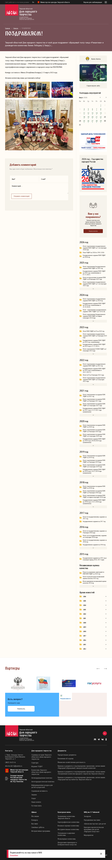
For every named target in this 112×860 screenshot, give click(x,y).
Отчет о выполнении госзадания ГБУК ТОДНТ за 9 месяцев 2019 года (94, 461)
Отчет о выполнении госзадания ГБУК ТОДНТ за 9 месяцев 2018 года (94, 491)
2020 (84, 623)
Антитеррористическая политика (42, 782)
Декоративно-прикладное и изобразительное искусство (67, 843)
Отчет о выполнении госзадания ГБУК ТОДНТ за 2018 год (94, 487)
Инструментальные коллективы (68, 829)
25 (84, 121)
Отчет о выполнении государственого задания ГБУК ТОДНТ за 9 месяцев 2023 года (95, 335)
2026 (84, 596)
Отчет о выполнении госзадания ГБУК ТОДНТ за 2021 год (94, 395)
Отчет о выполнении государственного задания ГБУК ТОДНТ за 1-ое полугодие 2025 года (94, 283)
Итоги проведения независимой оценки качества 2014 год (94, 582)
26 (88, 121)
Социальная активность (39, 791)
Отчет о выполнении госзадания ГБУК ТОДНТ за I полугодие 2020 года (94, 435)
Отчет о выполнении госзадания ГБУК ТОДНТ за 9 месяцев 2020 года (94, 430)
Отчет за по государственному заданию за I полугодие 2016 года (95, 536)
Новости (15, 28)
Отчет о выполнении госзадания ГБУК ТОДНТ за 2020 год (94, 426)
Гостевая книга (36, 806)
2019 (84, 627)
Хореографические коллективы (68, 822)
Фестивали (35, 816)
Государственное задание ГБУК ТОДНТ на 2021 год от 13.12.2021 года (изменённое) (94, 410)
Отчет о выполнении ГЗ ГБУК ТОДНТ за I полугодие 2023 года (94, 350)
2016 (84, 640)
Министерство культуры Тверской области (19, 771)
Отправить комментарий (21, 196)
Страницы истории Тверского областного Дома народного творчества (41, 757)
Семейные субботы (37, 827)
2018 (84, 631)
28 (96, 121)
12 (88, 113)
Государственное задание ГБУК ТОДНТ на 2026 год (94, 256)
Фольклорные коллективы (67, 839)
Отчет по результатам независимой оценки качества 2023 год (93, 577)
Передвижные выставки (92, 820)
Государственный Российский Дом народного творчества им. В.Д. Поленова (18, 778)
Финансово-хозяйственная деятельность (71, 762)
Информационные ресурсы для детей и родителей (42, 786)
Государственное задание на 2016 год (94, 545)
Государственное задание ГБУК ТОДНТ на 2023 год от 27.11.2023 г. (94, 345)
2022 (84, 614)
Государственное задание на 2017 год (94, 521)
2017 (84, 636)
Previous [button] (98, 668)
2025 (84, 601)
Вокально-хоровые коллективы (68, 826)
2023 (84, 609)
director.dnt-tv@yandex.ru (13, 766)
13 (92, 113)
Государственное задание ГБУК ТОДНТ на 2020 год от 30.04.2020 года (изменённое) (94, 440)
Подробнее (14, 855)
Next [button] (105, 668)
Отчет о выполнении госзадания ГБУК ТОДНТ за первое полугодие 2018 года (94, 496)
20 (92, 117)
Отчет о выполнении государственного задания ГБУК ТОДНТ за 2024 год (94, 299)
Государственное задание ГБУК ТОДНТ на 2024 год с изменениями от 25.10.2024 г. (94, 305)
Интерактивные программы (40, 831)
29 (101, 121)
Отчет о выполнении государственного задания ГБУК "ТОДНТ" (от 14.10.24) (94, 310)
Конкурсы (34, 820)
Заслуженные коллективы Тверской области (66, 817)
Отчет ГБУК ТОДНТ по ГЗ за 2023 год (93, 331)
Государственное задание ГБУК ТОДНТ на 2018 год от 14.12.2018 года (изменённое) (94, 501)
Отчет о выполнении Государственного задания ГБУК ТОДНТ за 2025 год (94, 267)
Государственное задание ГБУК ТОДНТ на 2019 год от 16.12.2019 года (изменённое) (94, 471)
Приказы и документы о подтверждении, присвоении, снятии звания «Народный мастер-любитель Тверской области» (81, 778)
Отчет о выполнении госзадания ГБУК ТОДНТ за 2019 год (94, 456)
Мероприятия (88, 835)
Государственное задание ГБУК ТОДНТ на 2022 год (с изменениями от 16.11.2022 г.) (94, 370)
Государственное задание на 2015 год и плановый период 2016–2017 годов (95, 559)
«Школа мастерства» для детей (95, 824)
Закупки (34, 795)
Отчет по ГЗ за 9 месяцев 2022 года (93, 375)
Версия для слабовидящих (93, 2)
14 (96, 113)
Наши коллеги (36, 802)
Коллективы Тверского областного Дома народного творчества (41, 772)
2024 (84, 605)
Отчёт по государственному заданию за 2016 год (95, 541)
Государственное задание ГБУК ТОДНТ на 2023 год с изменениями (94, 341)
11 (84, 113)
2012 (84, 649)
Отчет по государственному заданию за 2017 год (95, 517)
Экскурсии (87, 816)
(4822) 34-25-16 (10, 762)
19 (88, 117)
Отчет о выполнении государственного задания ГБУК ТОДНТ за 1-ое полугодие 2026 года (94, 248)
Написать (21, 709)
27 (92, 121)
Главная (7, 28)
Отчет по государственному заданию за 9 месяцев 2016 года (95, 532)
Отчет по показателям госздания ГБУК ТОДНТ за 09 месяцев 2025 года (94, 278)
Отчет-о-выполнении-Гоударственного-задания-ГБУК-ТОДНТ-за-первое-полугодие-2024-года (94, 316)
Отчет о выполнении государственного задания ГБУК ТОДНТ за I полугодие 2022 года (94, 379)
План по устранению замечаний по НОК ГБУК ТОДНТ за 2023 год (93, 573)
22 (101, 117)
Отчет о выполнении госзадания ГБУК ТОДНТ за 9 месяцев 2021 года (94, 400)
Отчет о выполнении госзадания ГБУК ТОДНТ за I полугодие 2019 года (94, 465)
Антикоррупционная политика (41, 778)
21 (96, 117)
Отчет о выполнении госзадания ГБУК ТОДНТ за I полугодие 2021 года (94, 404)
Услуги (33, 798)
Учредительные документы (67, 755)
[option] (18, 683)
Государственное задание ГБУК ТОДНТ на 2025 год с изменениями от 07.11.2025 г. (94, 272)
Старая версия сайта (93, 86)
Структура (34, 763)
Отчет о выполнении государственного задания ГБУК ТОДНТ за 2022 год (94, 365)
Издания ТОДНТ (37, 766)
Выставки (34, 824)
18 (84, 117)
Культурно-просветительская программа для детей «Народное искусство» (94, 829)
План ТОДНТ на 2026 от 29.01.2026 (93, 252)
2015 (84, 644)
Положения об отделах (65, 758)
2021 (84, 618)
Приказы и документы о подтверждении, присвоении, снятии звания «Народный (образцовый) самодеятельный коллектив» (81, 767)
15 (101, 113)
